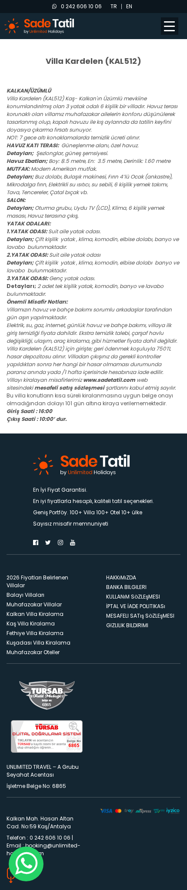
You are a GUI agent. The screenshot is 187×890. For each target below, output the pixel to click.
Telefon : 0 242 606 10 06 (38, 837)
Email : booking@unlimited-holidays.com (43, 849)
